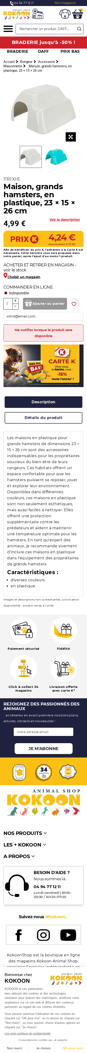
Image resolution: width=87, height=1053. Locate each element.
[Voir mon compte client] (65, 14)
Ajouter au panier (48, 304)
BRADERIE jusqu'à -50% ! (43, 42)
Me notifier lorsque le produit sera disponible (43, 333)
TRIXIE (11, 179)
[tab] (43, 402)
